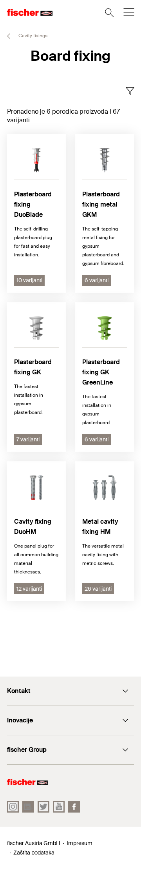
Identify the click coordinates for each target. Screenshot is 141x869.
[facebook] (74, 807)
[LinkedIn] (28, 807)
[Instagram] (13, 807)
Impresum (79, 843)
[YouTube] (59, 807)
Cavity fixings (32, 36)
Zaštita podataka (33, 852)
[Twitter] (43, 807)
